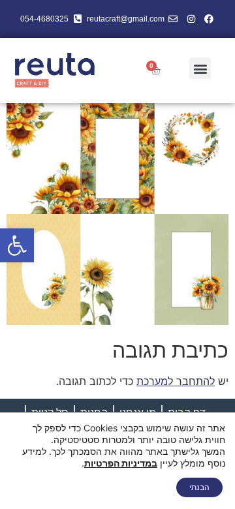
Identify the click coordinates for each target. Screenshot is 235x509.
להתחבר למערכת (175, 381)
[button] (17, 245)
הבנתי (199, 487)
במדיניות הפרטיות (120, 463)
